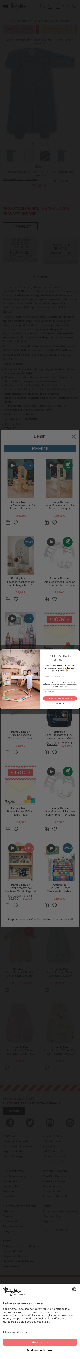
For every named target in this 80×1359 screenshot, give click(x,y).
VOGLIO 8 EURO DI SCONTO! (60, 698)
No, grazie (60, 703)
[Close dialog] (77, 652)
